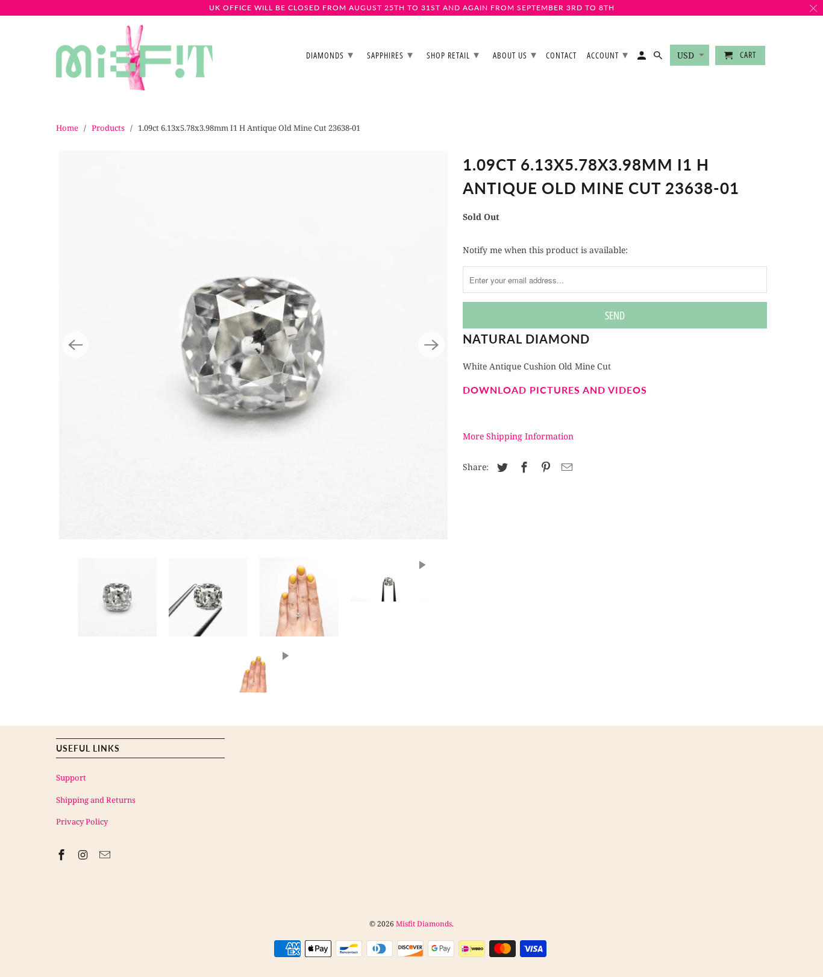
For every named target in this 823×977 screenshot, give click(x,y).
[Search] (659, 58)
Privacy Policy (82, 821)
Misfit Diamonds (424, 924)
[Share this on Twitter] (500, 467)
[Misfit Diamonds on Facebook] (62, 854)
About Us (515, 54)
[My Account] (642, 58)
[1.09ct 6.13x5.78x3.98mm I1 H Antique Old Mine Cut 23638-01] (253, 345)
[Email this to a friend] (565, 467)
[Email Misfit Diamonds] (106, 854)
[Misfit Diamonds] (134, 58)
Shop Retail (453, 54)
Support (71, 777)
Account (607, 54)
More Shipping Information (518, 436)
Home (67, 127)
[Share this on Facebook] (522, 467)
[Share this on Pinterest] (544, 467)
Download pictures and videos (555, 389)
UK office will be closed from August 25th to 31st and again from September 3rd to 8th (412, 7)
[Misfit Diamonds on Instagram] (84, 854)
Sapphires (390, 54)
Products (108, 127)
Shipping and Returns (96, 799)
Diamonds (330, 54)
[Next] (431, 344)
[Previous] (75, 344)
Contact (561, 56)
